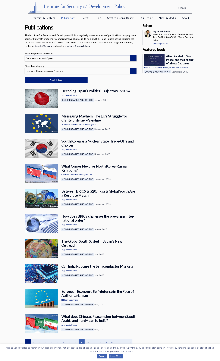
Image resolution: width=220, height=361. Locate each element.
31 (123, 342)
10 (87, 342)
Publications (68, 17)
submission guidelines (78, 46)
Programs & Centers (43, 17)
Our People (146, 17)
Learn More (115, 356)
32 (129, 342)
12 (99, 342)
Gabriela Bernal (68, 174)
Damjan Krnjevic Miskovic (176, 67)
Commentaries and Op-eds (77, 100)
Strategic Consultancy (120, 17)
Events (86, 17)
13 (105, 342)
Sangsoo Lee (86, 174)
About (185, 17)
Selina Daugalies (88, 124)
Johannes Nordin (69, 124)
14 (111, 342)
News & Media (167, 17)
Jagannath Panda (69, 95)
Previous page (28, 342)
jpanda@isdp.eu (43, 46)
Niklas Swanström (69, 300)
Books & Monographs (158, 72)
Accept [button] (102, 356)
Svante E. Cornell (152, 67)
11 (93, 342)
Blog (98, 17)
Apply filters (56, 80)
